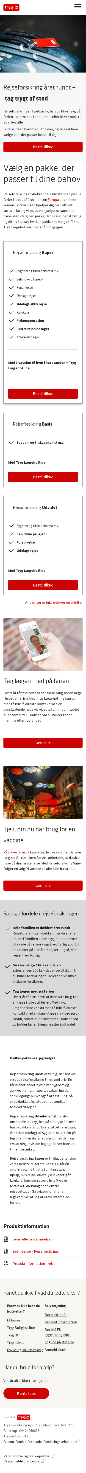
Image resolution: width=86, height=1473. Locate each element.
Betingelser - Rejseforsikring (35, 1251)
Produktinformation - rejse (34, 1263)
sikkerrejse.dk (18, 852)
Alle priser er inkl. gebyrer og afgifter (54, 602)
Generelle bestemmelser (32, 1239)
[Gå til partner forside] (11, 7)
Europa (53, 199)
